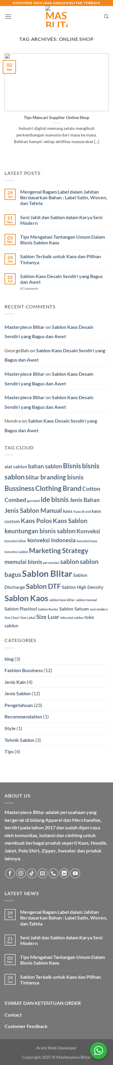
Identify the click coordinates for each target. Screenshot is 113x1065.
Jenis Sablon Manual (33, 510)
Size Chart (12, 618)
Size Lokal (27, 618)
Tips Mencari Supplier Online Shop (56, 117)
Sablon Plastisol (21, 608)
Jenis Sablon (18, 693)
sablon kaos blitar (62, 600)
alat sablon (16, 466)
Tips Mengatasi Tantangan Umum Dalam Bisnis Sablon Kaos (62, 239)
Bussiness (19, 488)
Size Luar (47, 617)
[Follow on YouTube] (75, 873)
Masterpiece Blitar (25, 327)
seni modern (99, 609)
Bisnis (72, 465)
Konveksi (88, 531)
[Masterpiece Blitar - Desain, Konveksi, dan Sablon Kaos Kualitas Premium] (56, 16)
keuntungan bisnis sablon (40, 531)
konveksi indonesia (51, 540)
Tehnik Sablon (19, 740)
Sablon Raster (48, 609)
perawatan (51, 563)
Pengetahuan (19, 705)
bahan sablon (45, 466)
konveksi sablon (16, 552)
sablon (69, 561)
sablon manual (86, 600)
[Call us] (53, 873)
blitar (32, 477)
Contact (13, 1015)
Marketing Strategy (58, 550)
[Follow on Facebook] (10, 873)
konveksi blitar (16, 541)
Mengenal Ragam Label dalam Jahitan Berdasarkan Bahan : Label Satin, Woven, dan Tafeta (63, 197)
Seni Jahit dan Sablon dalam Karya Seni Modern (61, 220)
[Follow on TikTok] (32, 873)
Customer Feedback (26, 1026)
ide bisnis (55, 499)
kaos (68, 511)
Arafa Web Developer (56, 1047)
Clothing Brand (58, 488)
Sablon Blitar (47, 573)
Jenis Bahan (85, 500)
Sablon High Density (82, 587)
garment (33, 501)
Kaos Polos (36, 521)
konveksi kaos (87, 541)
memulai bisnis (23, 562)
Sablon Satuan (74, 608)
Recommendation (23, 716)
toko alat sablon (71, 618)
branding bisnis (61, 477)
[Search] (106, 16)
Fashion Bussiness (24, 670)
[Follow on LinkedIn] (64, 873)
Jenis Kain (15, 682)
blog (9, 659)
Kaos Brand (82, 511)
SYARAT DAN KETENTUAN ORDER (43, 1003)
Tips (9, 751)
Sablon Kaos (26, 598)
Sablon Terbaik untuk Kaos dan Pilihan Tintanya (60, 259)
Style (10, 728)
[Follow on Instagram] (21, 873)
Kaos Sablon (70, 521)
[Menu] (8, 16)
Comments (29, 288)
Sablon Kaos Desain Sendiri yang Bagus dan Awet (61, 279)
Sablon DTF (43, 586)
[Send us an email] (43, 873)
